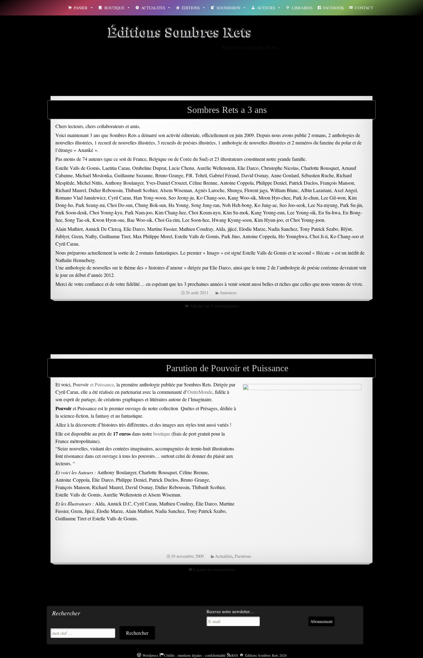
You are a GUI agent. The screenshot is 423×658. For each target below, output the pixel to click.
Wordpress (150, 655)
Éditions (191, 8)
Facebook (333, 8)
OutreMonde (199, 392)
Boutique (114, 8)
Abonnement (321, 621)
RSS (234, 655)
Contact (364, 8)
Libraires (302, 8)
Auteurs (266, 8)
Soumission (228, 8)
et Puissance (93, 384)
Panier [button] (81, 8)
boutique (161, 433)
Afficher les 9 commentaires (214, 306)
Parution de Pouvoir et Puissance (227, 368)
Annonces (228, 292)
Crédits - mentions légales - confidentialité (194, 655)
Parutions (243, 556)
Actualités (153, 8)
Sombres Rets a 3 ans (227, 110)
